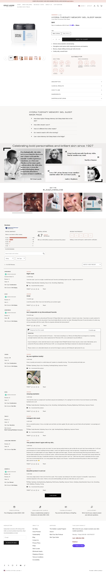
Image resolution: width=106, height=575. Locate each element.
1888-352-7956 (80, 538)
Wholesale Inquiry (37, 551)
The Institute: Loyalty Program (58, 529)
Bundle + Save (39, 4)
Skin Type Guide (54, 537)
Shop (19, 4)
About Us (49, 4)
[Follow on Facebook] (4, 565)
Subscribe (11, 542)
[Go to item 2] (16, 58)
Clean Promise (37, 531)
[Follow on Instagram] (12, 565)
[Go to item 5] (31, 58)
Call (73, 538)
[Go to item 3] (21, 58)
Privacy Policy (36, 543)
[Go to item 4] (26, 58)
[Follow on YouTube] (20, 565)
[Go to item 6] (36, 58)
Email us (75, 541)
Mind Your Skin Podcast (56, 534)
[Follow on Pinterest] (16, 565)
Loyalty (89, 5)
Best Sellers (27, 4)
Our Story (35, 529)
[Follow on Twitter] (8, 565)
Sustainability (36, 534)
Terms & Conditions (38, 557)
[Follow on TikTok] (24, 565)
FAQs (34, 545)
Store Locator (36, 548)
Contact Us (36, 540)
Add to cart (82, 39)
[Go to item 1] (11, 58)
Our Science (58, 4)
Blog (34, 537)
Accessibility (36, 559)
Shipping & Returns (38, 554)
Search (52, 531)
